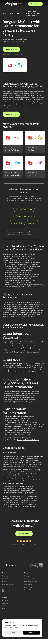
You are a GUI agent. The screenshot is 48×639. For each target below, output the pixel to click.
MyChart (20, 14)
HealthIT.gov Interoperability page (28, 440)
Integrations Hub (9, 14)
